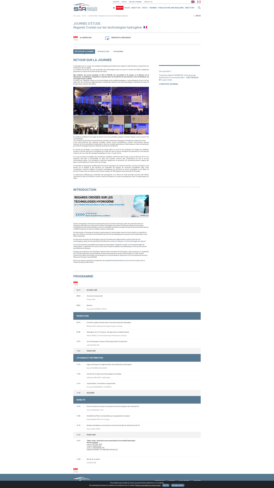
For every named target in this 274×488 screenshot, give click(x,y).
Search (199, 7)
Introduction (103, 51)
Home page (76, 16)
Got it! (165, 485)
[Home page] (114, 8)
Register (116, 2)
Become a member (135, 2)
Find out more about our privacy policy (148, 485)
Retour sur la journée (84, 51)
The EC (145, 8)
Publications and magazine (171, 8)
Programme (118, 51)
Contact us (148, 2)
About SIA (135, 8)
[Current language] (193, 2)
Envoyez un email (169, 84)
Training (153, 8)
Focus (127, 8)
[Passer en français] (199, 2)
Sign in (124, 2)
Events (119, 8)
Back (198, 16)
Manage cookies (177, 485)
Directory (189, 8)
